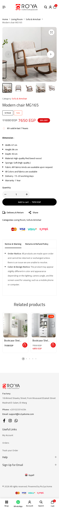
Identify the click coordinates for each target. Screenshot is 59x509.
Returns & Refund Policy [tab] (36, 244)
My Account (7, 435)
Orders (5, 443)
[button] (50, 54)
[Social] (4, 420)
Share (35, 212)
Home (5, 19)
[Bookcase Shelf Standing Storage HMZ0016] (15, 325)
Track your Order (10, 450)
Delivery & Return (15, 212)
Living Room (17, 19)
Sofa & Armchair (33, 19)
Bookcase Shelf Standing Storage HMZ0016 (12, 340)
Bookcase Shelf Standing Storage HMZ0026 (40, 340)
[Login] (50, 7)
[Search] (45, 7)
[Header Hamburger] (4, 7)
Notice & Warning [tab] (13, 244)
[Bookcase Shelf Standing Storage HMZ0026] (44, 325)
